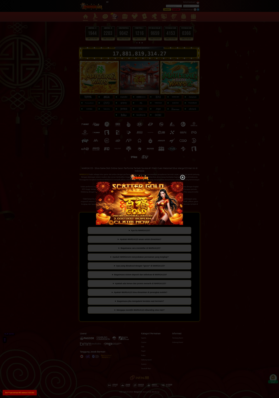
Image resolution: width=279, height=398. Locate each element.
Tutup (182, 177)
